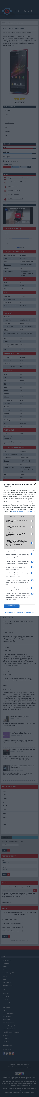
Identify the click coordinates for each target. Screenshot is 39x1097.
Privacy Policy (30, 612)
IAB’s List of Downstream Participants (21, 511)
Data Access (19, 612)
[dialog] (19, 548)
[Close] (35, 484)
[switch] (32, 521)
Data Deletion (9, 612)
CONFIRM (11, 606)
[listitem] (19, 517)
